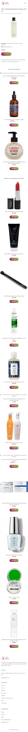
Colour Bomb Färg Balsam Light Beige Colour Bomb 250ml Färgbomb (14, 162)
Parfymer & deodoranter (7, 698)
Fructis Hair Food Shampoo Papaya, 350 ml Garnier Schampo (14, 399)
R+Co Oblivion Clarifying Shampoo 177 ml (14, 382)
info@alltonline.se (5, 677)
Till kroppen (4, 703)
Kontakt (3, 714)
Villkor (2, 717)
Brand (8, 43)
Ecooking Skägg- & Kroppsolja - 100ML (14, 119)
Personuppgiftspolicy (6, 719)
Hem (2, 13)
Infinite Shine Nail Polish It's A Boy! (14, 555)
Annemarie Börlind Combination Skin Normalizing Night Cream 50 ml (14, 503)
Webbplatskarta (5, 722)
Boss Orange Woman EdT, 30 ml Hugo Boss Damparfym (14, 76)
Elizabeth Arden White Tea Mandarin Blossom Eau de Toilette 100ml (14, 640)
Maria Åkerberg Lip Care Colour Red (14, 211)
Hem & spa (3, 693)
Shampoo (17, 43)
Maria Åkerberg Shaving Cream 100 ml (14, 254)
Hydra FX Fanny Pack (14, 597)
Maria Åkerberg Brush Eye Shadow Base (14, 296)
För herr (3, 688)
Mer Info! (6, 54)
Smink (2, 700)
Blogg (2, 712)
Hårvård (12, 43)
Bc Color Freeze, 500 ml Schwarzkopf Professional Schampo (14, 460)
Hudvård (3, 695)
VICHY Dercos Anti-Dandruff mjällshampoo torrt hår (14, 339)
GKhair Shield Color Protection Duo (14, 442)
